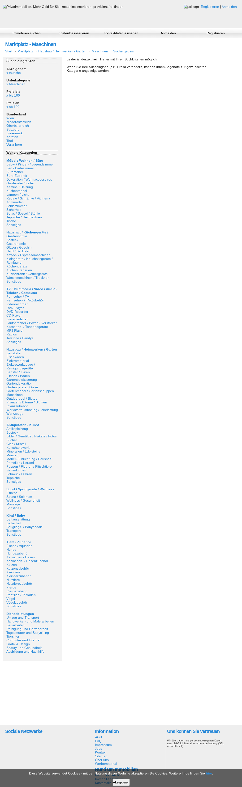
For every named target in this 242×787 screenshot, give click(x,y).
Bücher (11, 440)
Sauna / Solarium (19, 497)
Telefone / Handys (19, 338)
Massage (13, 504)
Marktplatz (25, 51)
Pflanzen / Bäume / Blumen (26, 402)
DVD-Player (15, 308)
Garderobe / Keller (20, 183)
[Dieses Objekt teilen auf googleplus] (216, 44)
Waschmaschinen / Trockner (27, 277)
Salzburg (13, 129)
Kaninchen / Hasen (20, 557)
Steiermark (14, 133)
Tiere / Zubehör (18, 542)
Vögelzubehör (16, 602)
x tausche (13, 73)
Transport (13, 531)
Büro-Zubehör (16, 176)
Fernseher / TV (17, 296)
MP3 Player (15, 330)
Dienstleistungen (20, 614)
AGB (98, 737)
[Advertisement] (32, 692)
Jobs (98, 748)
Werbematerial (106, 764)
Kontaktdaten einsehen (121, 33)
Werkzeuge (14, 413)
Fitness (11, 493)
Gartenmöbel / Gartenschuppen (30, 391)
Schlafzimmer (16, 206)
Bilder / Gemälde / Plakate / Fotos (31, 436)
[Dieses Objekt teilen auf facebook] (208, 44)
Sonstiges (13, 225)
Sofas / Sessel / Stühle (23, 213)
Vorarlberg (14, 144)
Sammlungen (16, 470)
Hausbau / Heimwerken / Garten (62, 51)
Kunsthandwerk (18, 447)
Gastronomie (16, 243)
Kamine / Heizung (19, 187)
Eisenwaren (15, 357)
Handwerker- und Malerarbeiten (30, 621)
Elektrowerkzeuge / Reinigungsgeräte (20, 366)
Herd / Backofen (18, 251)
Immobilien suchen (27, 33)
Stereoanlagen (17, 319)
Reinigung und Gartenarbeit (27, 629)
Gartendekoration (19, 383)
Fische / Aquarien (19, 546)
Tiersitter (12, 636)
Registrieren (210, 6)
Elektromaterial (17, 361)
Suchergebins (123, 51)
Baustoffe (13, 353)
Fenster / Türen (18, 372)
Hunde (11, 549)
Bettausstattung (18, 519)
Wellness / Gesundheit (23, 500)
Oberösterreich (17, 125)
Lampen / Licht (17, 194)
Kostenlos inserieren (74, 33)
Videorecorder (17, 304)
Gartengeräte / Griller (22, 387)
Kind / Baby (15, 515)
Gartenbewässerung (21, 379)
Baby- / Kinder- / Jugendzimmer (30, 164)
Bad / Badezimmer (20, 168)
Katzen (11, 565)
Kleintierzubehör (18, 576)
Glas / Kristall (16, 444)
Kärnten (12, 137)
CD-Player (14, 315)
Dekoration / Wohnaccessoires (29, 179)
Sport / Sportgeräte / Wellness (30, 489)
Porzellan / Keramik (20, 463)
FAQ (98, 741)
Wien (10, 118)
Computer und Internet (23, 640)
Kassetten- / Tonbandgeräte (27, 327)
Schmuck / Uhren (19, 474)
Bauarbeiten (15, 625)
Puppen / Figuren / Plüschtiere (29, 466)
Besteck (12, 240)
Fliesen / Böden (18, 376)
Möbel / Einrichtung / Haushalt (28, 459)
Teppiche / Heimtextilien (24, 217)
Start (8, 51)
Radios (11, 334)
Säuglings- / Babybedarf (24, 527)
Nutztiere (13, 580)
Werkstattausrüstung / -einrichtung (32, 410)
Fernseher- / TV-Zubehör (25, 300)
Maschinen (100, 51)
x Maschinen (15, 84)
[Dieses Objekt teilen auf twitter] (224, 44)
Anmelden (229, 6)
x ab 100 (12, 107)
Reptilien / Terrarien (21, 595)
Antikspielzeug (17, 429)
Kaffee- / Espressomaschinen (28, 255)
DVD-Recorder (17, 311)
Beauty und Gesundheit (24, 648)
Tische (11, 221)
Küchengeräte (16, 266)
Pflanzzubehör (17, 406)
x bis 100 (13, 95)
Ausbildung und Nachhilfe (25, 651)
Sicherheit (13, 210)
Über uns (102, 760)
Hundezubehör (17, 553)
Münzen (12, 455)
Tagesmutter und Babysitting (27, 633)
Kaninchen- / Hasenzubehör (27, 561)
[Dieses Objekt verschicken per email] (232, 44)
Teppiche (13, 478)
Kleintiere (13, 572)
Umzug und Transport (22, 617)
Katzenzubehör (17, 568)
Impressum (103, 745)
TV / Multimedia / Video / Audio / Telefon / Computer (31, 291)
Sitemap (101, 756)
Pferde (11, 587)
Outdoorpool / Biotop (21, 398)
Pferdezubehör (17, 591)
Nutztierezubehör (19, 583)
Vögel (10, 599)
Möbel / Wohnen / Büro (24, 160)
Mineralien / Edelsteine (23, 451)
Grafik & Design (18, 644)
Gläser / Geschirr (19, 247)
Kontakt (100, 752)
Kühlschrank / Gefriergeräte (27, 274)
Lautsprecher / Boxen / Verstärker (31, 323)
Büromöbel (14, 172)
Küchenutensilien (19, 270)
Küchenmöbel (16, 191)
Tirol (9, 141)
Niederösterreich (18, 122)
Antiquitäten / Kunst (22, 425)
